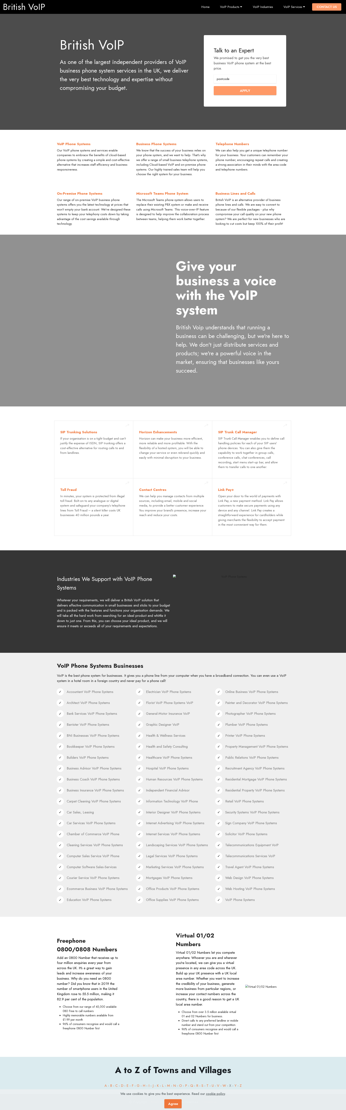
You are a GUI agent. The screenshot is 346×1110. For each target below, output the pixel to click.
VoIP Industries (263, 7)
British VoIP (24, 7)
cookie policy (215, 1093)
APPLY (245, 90)
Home (205, 7)
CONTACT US (327, 7)
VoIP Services (292, 7)
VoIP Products (229, 7)
